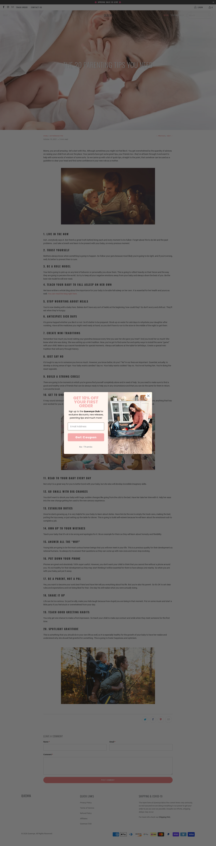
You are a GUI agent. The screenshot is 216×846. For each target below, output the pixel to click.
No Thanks (86, 446)
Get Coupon (86, 437)
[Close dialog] (148, 395)
